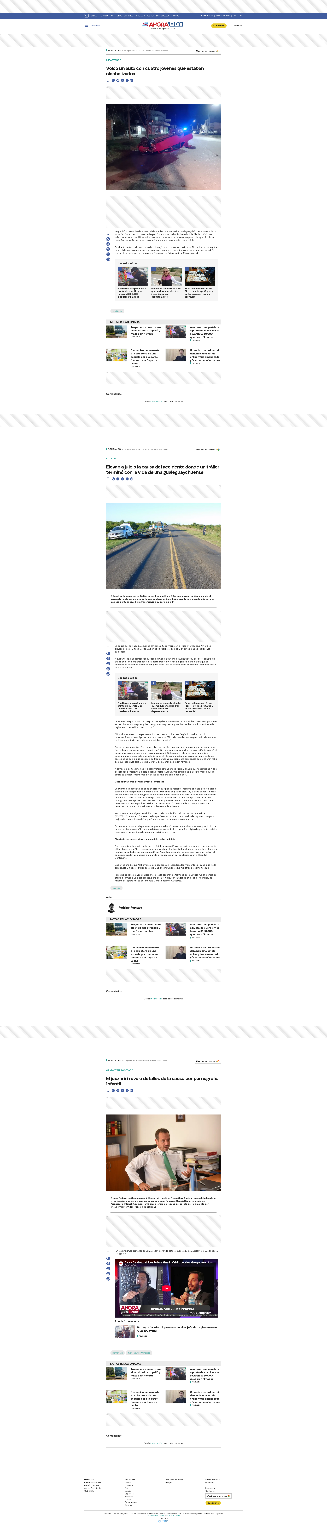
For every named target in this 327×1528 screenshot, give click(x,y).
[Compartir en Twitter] (122, 80)
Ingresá (238, 25)
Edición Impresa (206, 16)
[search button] (86, 16)
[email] (127, 80)
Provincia (103, 16)
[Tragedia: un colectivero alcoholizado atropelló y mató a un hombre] (116, 331)
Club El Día (237, 16)
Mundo (119, 16)
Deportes (128, 16)
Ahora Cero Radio (223, 16)
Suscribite (219, 25)
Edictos (175, 16)
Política (150, 16)
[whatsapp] (113, 80)
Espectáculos (163, 16)
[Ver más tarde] (108, 80)
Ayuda (178, 1515)
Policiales (140, 16)
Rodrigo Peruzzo (130, 908)
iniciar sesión (156, 401)
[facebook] (117, 80)
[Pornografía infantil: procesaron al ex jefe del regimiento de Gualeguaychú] (125, 1331)
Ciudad (94, 16)
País (112, 16)
